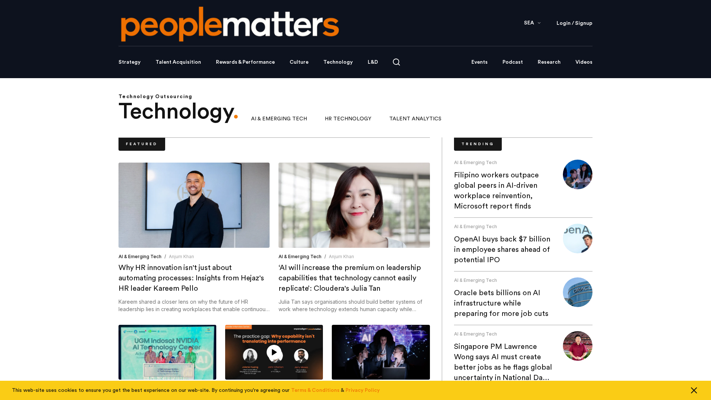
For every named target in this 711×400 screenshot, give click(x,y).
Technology (338, 62)
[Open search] (396, 62)
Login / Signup (574, 23)
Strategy (129, 62)
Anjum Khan (181, 256)
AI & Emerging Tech (279, 118)
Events (479, 62)
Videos (583, 62)
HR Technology (348, 118)
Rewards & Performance (245, 62)
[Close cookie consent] (694, 390)
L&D (373, 62)
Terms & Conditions (315, 390)
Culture (299, 62)
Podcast (513, 62)
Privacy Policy (363, 390)
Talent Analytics (415, 118)
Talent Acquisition (178, 62)
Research (549, 62)
